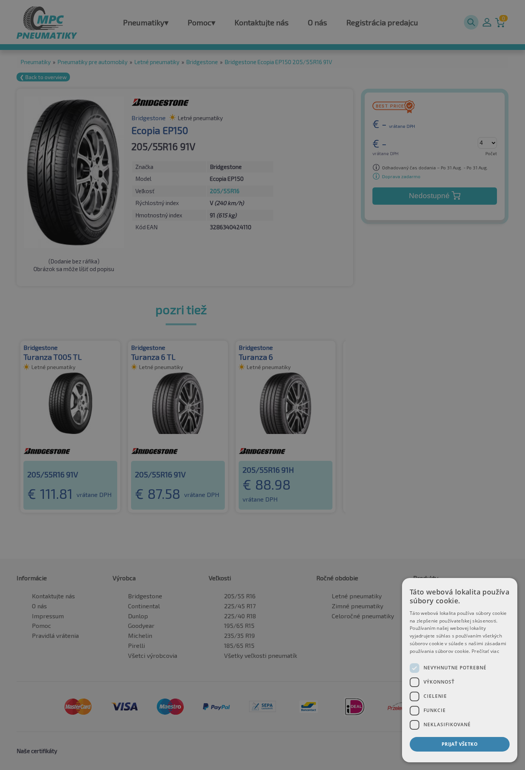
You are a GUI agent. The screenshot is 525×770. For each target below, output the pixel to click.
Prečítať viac (485, 651)
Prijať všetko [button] (460, 744)
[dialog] (459, 670)
